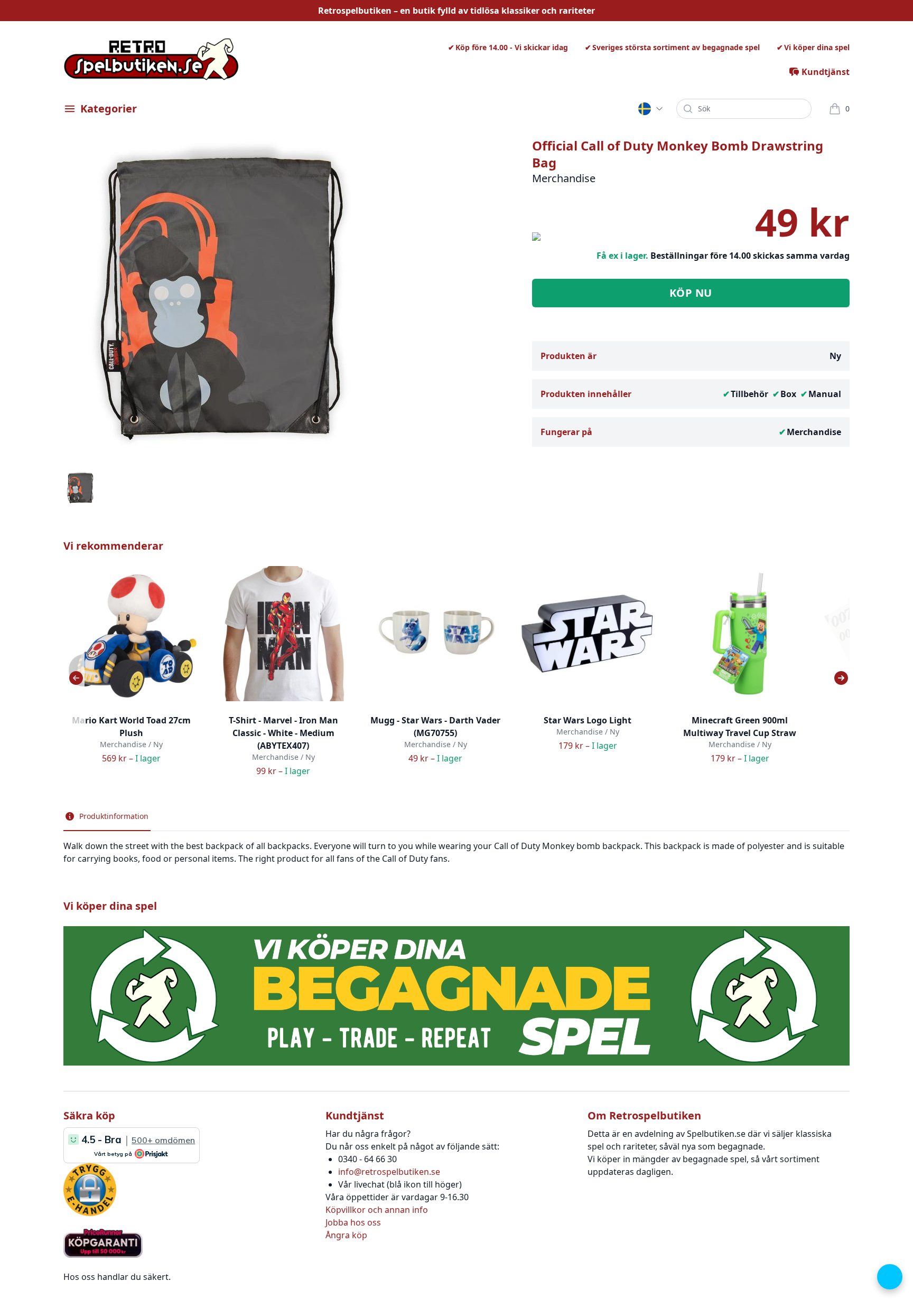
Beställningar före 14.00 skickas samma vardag (750, 255)
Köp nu (690, 293)
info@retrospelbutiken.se (389, 1171)
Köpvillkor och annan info (376, 1210)
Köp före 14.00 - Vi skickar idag (511, 47)
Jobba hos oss (353, 1222)
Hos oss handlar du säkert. (117, 1277)
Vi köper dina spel (817, 47)
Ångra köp (346, 1235)
